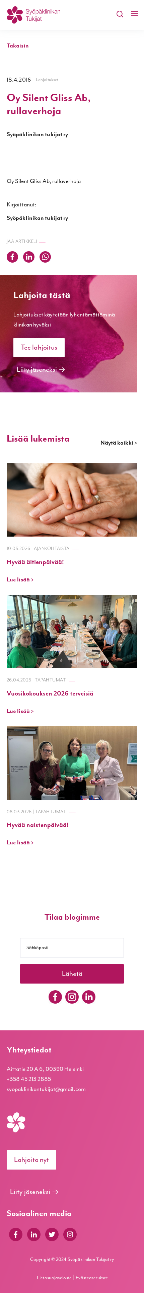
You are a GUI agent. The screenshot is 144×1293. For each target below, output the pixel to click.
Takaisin (18, 45)
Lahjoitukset (47, 79)
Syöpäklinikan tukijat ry (37, 134)
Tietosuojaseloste (54, 1278)
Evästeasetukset (92, 1278)
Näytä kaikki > (118, 443)
